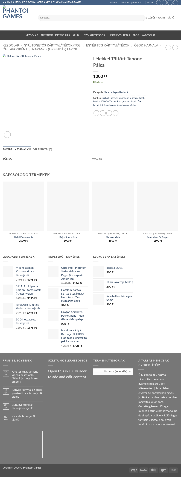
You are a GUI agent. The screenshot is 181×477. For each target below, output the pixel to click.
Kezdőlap (32, 35)
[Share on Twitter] (103, 113)
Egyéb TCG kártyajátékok (107, 45)
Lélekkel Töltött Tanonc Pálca (107, 102)
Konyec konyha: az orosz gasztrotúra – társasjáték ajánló (27, 393)
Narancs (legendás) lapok (54, 49)
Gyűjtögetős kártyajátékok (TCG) (52, 45)
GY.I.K (150, 3)
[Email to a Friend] (109, 113)
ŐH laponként (15, 49)
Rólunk (113, 3)
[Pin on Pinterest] (115, 113)
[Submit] (142, 18)
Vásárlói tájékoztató (131, 3)
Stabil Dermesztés (23, 237)
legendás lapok (137, 98)
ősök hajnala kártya (126, 105)
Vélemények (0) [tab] (42, 149)
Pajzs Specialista (68, 237)
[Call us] (175, 2)
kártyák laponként (120, 98)
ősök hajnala (110, 105)
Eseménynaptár (120, 35)
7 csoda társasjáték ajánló (24, 418)
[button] (7, 134)
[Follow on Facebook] (158, 2)
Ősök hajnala (146, 45)
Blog (136, 35)
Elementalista (113, 237)
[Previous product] (175, 47)
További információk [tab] (17, 149)
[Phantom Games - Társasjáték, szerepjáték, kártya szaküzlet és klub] (18, 17)
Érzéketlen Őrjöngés (157, 237)
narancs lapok (130, 102)
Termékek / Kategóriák (55, 35)
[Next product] (168, 47)
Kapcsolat (148, 35)
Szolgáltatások (94, 35)
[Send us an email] (170, 2)
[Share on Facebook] (96, 113)
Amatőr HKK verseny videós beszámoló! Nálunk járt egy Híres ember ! (25, 376)
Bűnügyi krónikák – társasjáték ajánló (24, 406)
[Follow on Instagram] (164, 2)
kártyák (106, 98)
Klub (75, 35)
